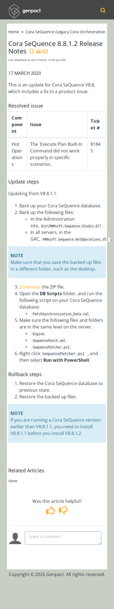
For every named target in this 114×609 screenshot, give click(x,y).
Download (30, 287)
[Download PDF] (32, 51)
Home (13, 31)
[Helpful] (51, 512)
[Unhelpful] (63, 512)
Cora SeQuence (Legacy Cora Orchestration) (66, 31)
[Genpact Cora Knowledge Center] (24, 7)
